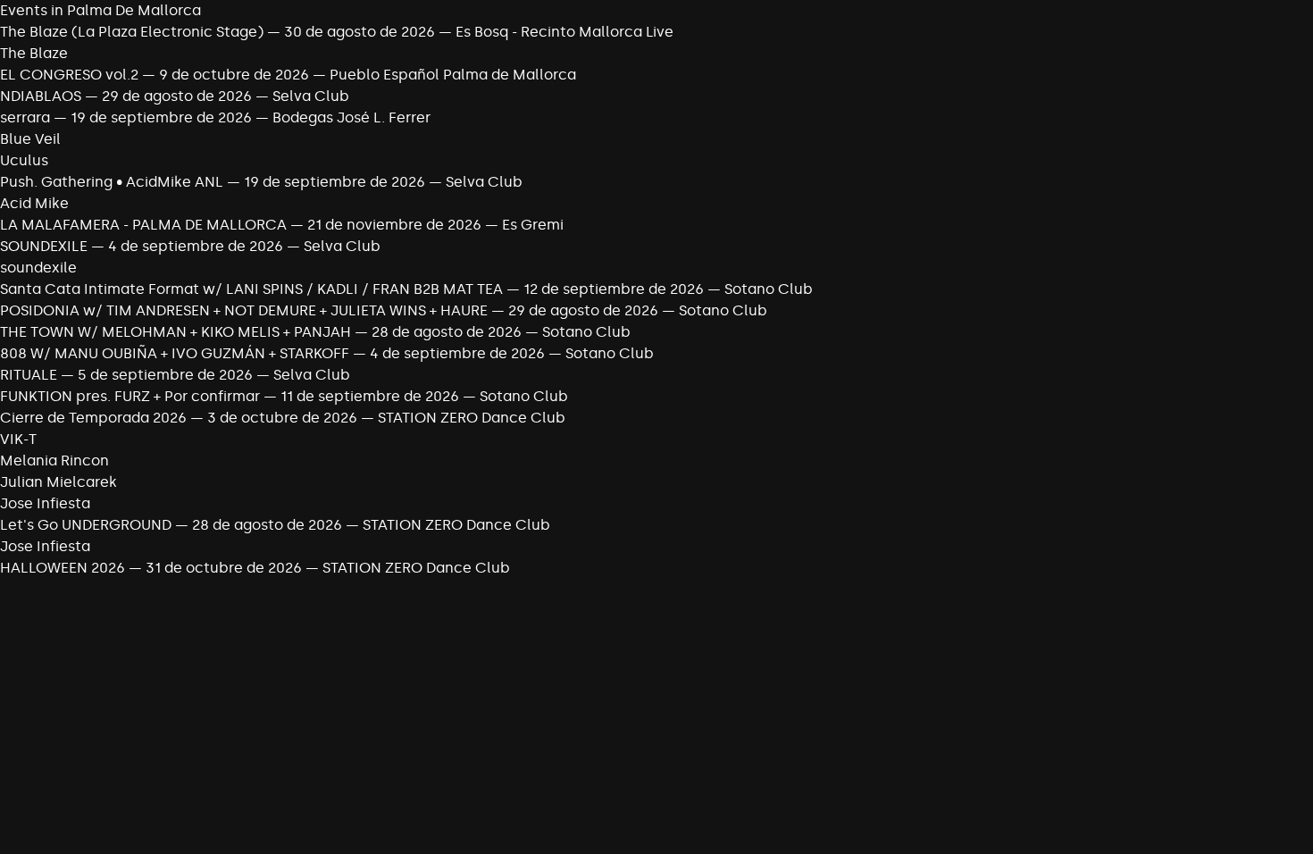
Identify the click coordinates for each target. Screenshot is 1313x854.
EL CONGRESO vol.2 (69, 74)
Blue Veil (30, 138)
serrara (25, 117)
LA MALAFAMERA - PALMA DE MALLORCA (143, 224)
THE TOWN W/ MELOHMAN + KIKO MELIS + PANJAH (175, 331)
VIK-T (18, 439)
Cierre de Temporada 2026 (95, 417)
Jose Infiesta (45, 503)
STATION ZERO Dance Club (471, 417)
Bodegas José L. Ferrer (351, 117)
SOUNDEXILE (45, 246)
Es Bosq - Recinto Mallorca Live (564, 31)
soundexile (38, 267)
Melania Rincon (54, 460)
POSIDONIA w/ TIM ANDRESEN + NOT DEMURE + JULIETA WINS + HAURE (245, 310)
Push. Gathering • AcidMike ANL (111, 181)
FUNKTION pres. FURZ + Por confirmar (131, 396)
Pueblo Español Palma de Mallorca (453, 74)
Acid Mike (34, 203)
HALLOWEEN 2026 (62, 567)
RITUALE (30, 374)
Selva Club (310, 96)
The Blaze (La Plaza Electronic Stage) (131, 31)
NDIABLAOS (40, 96)
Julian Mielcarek (58, 481)
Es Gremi (533, 224)
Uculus (24, 160)
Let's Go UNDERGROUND (85, 524)
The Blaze (34, 53)
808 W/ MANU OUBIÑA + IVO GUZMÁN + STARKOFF (176, 353)
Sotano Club (768, 288)
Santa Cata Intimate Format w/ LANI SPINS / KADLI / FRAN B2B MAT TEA (253, 288)
